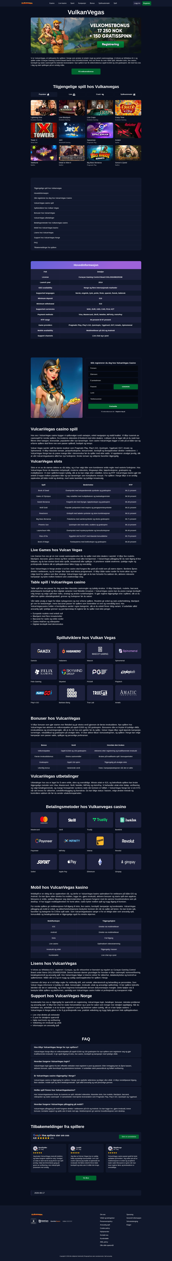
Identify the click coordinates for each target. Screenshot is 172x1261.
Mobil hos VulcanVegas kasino (46, 228)
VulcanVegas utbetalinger (44, 218)
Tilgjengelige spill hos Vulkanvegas (48, 188)
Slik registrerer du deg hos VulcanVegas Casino (53, 198)
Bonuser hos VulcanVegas (44, 213)
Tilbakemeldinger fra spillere (45, 247)
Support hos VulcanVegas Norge (47, 238)
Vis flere (86, 1178)
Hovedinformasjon (41, 193)
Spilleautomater (126, 94)
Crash (98, 94)
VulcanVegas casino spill (44, 203)
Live (70, 94)
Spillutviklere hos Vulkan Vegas (46, 208)
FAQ (36, 243)
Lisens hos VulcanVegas (43, 233)
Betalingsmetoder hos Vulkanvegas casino (51, 223)
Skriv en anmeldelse (129, 1137)
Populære (42, 94)
